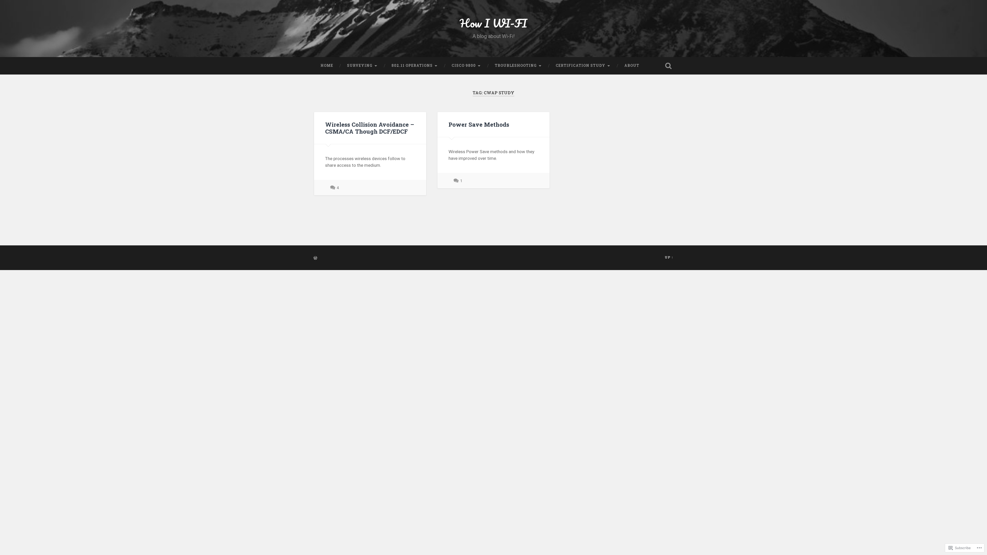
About (631, 65)
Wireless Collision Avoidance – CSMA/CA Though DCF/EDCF (369, 128)
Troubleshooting (516, 65)
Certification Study (580, 65)
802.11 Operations (412, 65)
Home (327, 65)
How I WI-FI (493, 23)
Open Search (668, 66)
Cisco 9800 (464, 65)
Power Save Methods (479, 124)
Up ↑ (669, 257)
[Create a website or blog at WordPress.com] (315, 258)
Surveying (359, 65)
